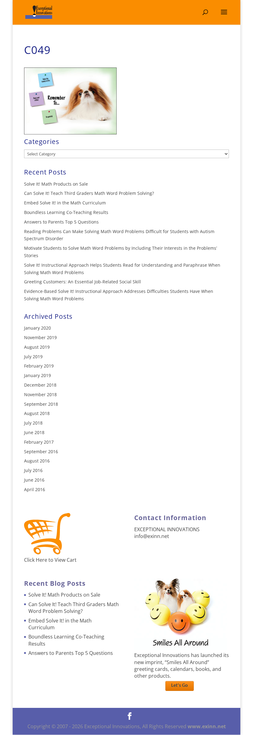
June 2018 (34, 432)
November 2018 (40, 394)
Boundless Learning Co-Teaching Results (66, 212)
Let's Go (179, 685)
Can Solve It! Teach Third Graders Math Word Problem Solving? (89, 193)
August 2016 (37, 461)
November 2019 (40, 337)
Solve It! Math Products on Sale (56, 184)
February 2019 (39, 366)
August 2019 (37, 347)
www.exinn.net (207, 726)
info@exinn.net (151, 536)
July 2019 (33, 356)
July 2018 (33, 423)
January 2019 (37, 375)
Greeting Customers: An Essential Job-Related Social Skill (82, 282)
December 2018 (40, 385)
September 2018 (41, 404)
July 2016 (33, 470)
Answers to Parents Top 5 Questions (61, 222)
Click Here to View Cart (50, 559)
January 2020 (37, 328)
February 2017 (39, 442)
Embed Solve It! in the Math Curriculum (65, 203)
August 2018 (37, 413)
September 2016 (41, 451)
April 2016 (34, 489)
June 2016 (34, 480)
